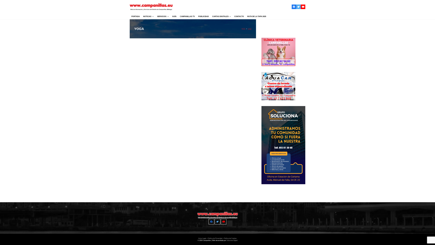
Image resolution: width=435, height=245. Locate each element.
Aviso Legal (202, 238)
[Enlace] (151, 6)
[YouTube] (303, 7)
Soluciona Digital (231, 240)
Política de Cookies (230, 238)
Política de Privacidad (215, 238)
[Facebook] (294, 7)
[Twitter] (298, 7)
